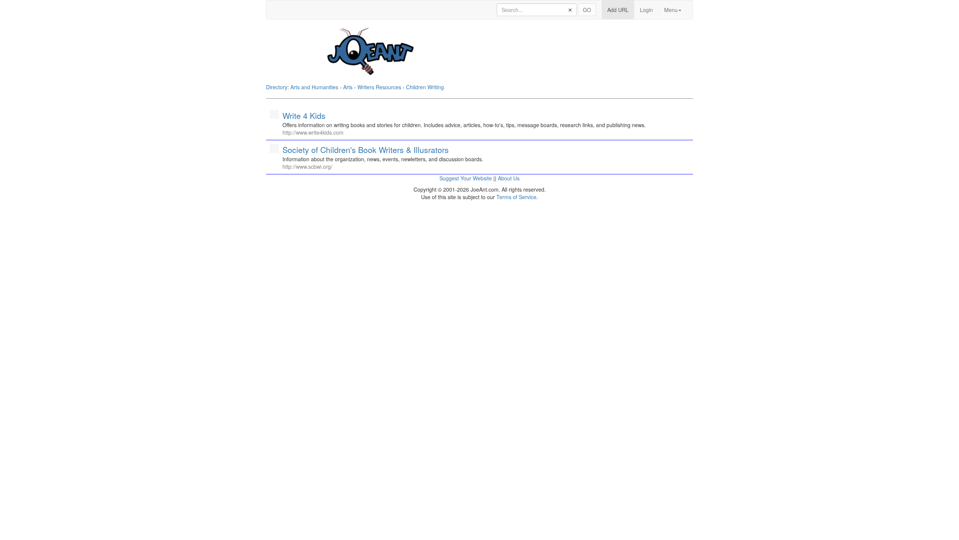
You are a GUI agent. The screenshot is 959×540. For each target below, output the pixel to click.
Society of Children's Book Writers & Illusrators (365, 149)
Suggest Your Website (465, 178)
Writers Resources (379, 87)
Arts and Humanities (314, 87)
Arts (348, 87)
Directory (276, 87)
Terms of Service (516, 197)
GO (587, 10)
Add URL (620, 10)
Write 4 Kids (304, 115)
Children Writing (425, 87)
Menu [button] (671, 10)
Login (646, 10)
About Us (509, 178)
